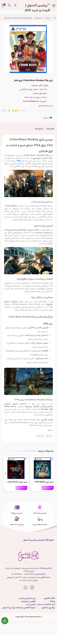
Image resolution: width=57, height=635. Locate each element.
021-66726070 (17, 574)
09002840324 (29, 574)
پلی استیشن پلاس (27, 598)
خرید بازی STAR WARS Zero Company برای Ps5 (43, 482)
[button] (52, 474)
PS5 (45, 324)
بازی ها (47, 18)
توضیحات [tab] (50, 128)
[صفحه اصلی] (55, 18)
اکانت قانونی (49, 598)
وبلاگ (52, 601)
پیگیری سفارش (48, 607)
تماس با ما (30, 604)
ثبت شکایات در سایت (46, 604)
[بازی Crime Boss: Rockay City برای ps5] (28, 555)
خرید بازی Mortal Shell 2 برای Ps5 (16, 482)
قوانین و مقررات (28, 601)
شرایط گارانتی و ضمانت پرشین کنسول (18, 607)
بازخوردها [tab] (39, 128)
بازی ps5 (39, 18)
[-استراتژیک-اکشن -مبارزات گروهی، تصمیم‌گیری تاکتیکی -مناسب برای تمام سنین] (42, 467)
